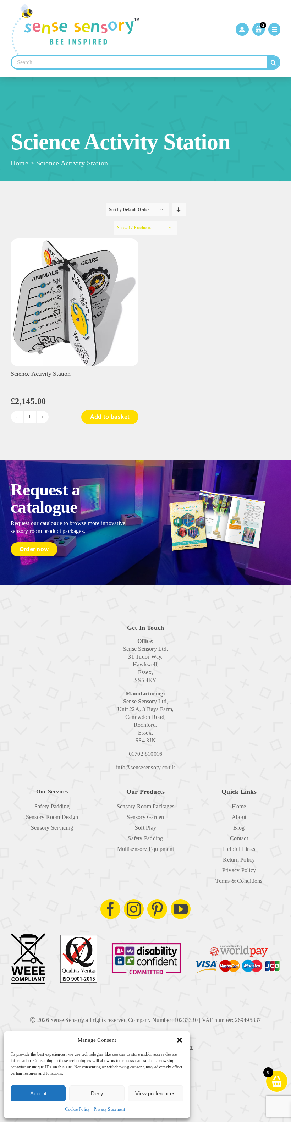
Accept (38, 1093)
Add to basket (110, 416)
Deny (97, 1093)
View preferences (155, 1093)
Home (19, 163)
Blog (239, 828)
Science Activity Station (41, 373)
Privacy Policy (239, 870)
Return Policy (239, 860)
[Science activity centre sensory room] (74, 241)
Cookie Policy (77, 1109)
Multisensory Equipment (145, 849)
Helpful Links (239, 849)
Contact (239, 838)
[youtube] (181, 909)
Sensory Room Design (52, 817)
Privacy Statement (109, 1109)
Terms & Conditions (238, 881)
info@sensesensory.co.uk (145, 767)
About (239, 817)
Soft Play (145, 828)
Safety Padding (52, 806)
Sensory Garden (145, 817)
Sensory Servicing (52, 828)
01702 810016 (146, 754)
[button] (179, 1040)
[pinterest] (157, 909)
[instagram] (134, 909)
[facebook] (110, 909)
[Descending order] (179, 209)
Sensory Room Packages (145, 806)
